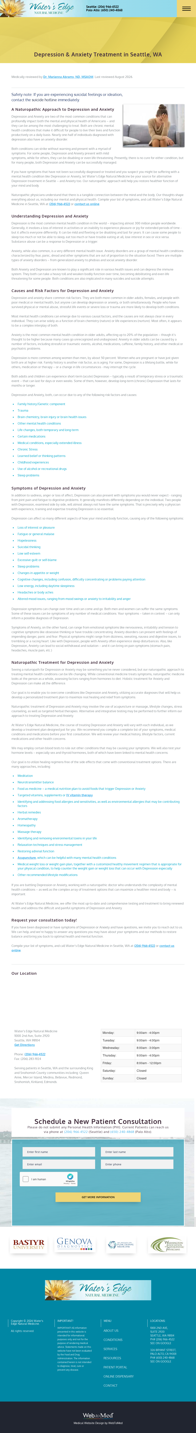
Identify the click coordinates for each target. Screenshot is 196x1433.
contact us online (86, 204)
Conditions (113, 1340)
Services (110, 1349)
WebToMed (115, 1423)
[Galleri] (167, 1244)
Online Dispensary (119, 1376)
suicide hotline (44, 99)
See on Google (160, 1343)
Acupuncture (27, 858)
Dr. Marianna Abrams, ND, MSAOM (68, 77)
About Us (111, 1331)
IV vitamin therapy (79, 795)
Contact (111, 1385)
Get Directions (24, 1045)
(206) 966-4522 (59, 204)
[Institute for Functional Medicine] (75, 1244)
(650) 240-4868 (122, 1132)
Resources (112, 1358)
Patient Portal (115, 1367)
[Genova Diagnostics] (28, 1244)
